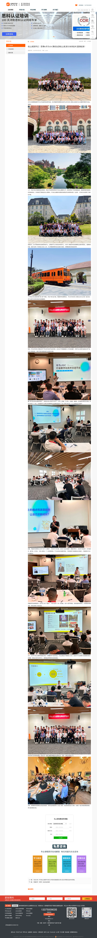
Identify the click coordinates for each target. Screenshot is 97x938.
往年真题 (92, 23)
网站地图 (67, 932)
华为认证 (28, 911)
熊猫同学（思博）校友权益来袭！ (42, 882)
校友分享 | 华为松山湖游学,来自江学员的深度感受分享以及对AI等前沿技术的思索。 (55, 879)
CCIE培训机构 (8, 913)
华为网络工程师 (8, 918)
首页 (85, 41)
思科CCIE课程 (8, 915)
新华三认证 (46, 932)
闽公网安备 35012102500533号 (64, 936)
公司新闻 (10, 45)
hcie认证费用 (29, 913)
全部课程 (10, 10)
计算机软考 (40, 932)
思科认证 (18, 918)
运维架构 (30, 932)
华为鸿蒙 (62, 932)
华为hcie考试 (19, 915)
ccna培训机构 (8, 908)
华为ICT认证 (19, 932)
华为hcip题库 (29, 908)
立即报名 (87, 899)
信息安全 (35, 932)
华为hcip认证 (8, 911)
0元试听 (60, 837)
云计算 (57, 932)
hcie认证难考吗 (19, 913)
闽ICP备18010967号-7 (78, 936)
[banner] (48, 25)
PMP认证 (25, 932)
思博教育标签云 (73, 932)
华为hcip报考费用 (20, 908)
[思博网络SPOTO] (18, 3)
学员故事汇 (11, 49)
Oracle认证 (52, 932)
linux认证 (28, 915)
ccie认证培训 (19, 911)
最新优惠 (10, 52)
